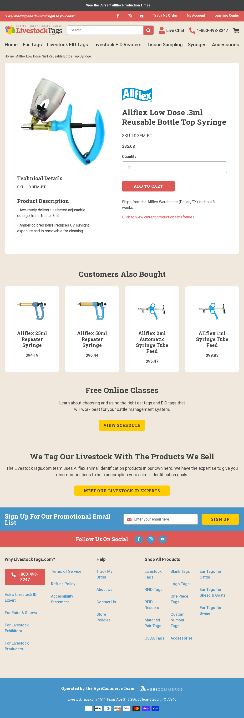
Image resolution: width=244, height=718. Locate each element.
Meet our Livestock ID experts (122, 490)
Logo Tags (180, 584)
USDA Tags (154, 638)
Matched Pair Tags (153, 623)
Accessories (225, 44)
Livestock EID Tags (67, 44)
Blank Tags (180, 571)
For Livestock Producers (17, 646)
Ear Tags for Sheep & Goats (213, 592)
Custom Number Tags (177, 620)
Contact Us (106, 602)
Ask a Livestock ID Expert (21, 597)
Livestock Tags (153, 574)
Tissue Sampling (165, 44)
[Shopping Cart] (236, 30)
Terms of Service (66, 571)
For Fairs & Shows (21, 612)
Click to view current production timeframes (158, 217)
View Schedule (121, 425)
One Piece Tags (179, 599)
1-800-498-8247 (212, 30)
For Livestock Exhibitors (17, 628)
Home (11, 44)
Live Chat (175, 30)
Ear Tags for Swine (211, 610)
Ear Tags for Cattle (211, 574)
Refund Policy (63, 584)
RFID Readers (152, 605)
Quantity (129, 156)
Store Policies (104, 617)
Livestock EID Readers (117, 44)
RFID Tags (154, 589)
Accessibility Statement (62, 599)
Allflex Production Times (131, 5)
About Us (104, 589)
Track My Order (104, 574)
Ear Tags (32, 44)
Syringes (197, 44)
